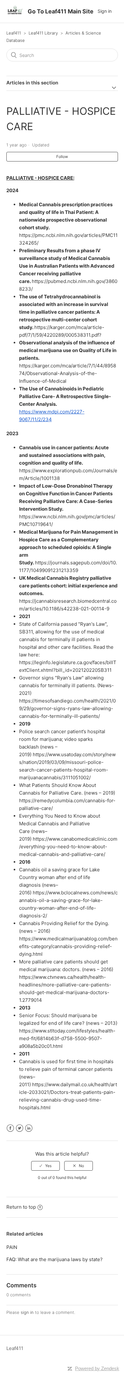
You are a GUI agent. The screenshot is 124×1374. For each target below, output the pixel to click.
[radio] (45, 1166)
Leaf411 (13, 32)
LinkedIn (29, 1128)
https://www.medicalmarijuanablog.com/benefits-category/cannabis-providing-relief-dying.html (68, 946)
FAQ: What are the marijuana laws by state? (54, 1259)
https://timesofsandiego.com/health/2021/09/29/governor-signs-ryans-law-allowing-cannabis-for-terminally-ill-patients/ (67, 708)
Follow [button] (62, 156)
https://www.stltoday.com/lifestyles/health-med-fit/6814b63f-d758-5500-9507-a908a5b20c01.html (67, 1038)
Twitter (20, 1128)
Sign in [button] (105, 11)
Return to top (21, 1207)
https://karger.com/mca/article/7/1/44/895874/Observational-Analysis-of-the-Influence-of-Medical (67, 373)
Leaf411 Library (43, 32)
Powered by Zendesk (97, 1368)
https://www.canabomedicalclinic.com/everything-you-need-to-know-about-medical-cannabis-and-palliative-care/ (68, 846)
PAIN (11, 1247)
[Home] (15, 15)
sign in (27, 1312)
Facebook (10, 1128)
